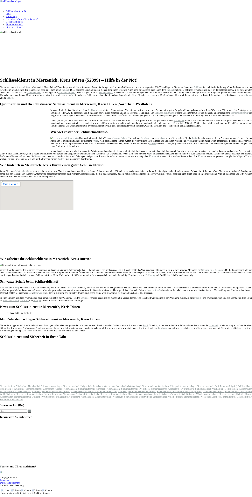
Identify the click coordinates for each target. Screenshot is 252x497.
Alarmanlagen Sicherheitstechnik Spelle (81, 394)
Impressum (5, 480)
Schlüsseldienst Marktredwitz (138, 396)
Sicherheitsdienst (13, 27)
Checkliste (71, 287)
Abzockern (160, 138)
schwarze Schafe (119, 138)
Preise (8, 14)
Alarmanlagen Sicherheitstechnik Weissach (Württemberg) (27, 396)
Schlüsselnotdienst (66, 92)
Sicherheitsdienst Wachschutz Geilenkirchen (216, 389)
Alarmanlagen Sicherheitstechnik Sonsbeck (84, 389)
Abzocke (4, 287)
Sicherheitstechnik (14, 24)
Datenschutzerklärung (10, 482)
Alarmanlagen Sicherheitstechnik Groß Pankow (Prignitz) (210, 386)
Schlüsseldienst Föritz (213, 391)
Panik (198, 298)
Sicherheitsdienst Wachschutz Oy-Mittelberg (172, 389)
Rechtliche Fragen (14, 21)
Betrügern (145, 138)
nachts (54, 156)
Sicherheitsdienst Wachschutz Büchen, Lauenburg (39, 394)
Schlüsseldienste (95, 110)
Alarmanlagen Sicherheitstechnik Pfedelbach (128, 389)
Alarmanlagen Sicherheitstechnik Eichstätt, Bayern (228, 394)
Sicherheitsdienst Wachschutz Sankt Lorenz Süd (94, 391)
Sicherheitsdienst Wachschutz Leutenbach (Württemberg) (114, 386)
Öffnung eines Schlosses (212, 270)
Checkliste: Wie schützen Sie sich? (22, 19)
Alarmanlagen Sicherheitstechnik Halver (137, 391)
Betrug (16, 287)
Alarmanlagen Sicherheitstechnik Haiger (68, 386)
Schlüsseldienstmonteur (165, 113)
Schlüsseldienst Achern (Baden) (168, 396)
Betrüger (37, 300)
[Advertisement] (89, 53)
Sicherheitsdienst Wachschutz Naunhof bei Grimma (24, 386)
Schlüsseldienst (23, 87)
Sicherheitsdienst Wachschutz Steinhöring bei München (179, 394)
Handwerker (39, 293)
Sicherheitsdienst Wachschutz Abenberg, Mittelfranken (210, 396)
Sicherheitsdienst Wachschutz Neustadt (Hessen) (179, 391)
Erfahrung (150, 275)
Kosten (152, 143)
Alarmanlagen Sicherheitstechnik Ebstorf (51, 391)
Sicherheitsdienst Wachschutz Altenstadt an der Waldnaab (126, 394)
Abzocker (24, 300)
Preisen (10, 98)
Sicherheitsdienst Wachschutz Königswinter (162, 386)
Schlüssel (198, 87)
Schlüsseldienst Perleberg (68, 396)
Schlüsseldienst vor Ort (16, 11)
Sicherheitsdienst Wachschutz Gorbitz (44, 389)
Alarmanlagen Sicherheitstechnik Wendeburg (102, 396)
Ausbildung (11, 16)
